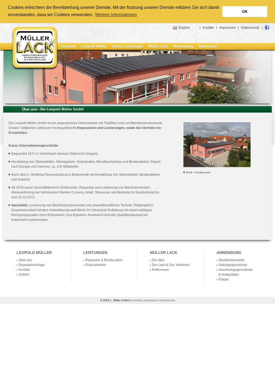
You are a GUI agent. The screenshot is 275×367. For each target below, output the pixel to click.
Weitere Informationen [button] (116, 14)
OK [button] (245, 11)
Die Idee (158, 260)
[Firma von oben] (217, 166)
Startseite (68, 46)
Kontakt (208, 28)
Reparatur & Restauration (104, 260)
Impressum (227, 28)
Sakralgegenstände (233, 265)
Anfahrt (24, 274)
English (184, 28)
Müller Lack (158, 46)
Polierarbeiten (95, 265)
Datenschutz (250, 28)
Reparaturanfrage (32, 265)
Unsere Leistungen (127, 46)
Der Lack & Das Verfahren (171, 265)
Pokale (224, 279)
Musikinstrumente (231, 260)
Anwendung (183, 46)
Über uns (25, 260)
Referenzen (207, 46)
